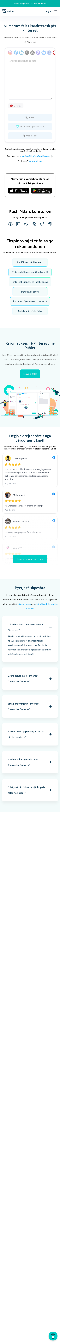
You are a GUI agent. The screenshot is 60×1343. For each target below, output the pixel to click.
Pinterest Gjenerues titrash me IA (29, 272)
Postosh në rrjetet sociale (32, 126)
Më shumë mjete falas (30, 311)
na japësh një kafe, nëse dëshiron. (34, 156)
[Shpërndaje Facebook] (10, 224)
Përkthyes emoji (30, 291)
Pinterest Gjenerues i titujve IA (30, 301)
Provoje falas (30, 373)
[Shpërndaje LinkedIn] (18, 224)
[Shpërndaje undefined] (33, 224)
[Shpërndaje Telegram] (41, 224)
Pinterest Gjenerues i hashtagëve (30, 281)
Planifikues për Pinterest (30, 262)
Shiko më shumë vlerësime (30, 558)
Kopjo (32, 117)
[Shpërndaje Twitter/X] (26, 224)
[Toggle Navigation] (56, 11)
